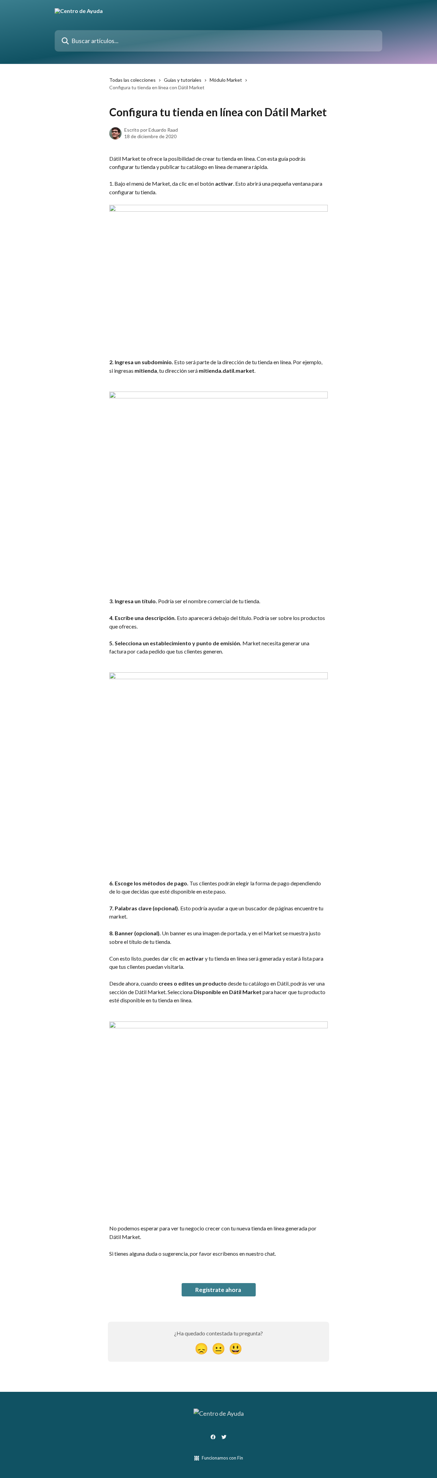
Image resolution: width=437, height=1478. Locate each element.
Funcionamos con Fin (222, 1458)
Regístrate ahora (218, 1289)
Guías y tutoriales (182, 80)
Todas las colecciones (132, 80)
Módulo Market (226, 80)
